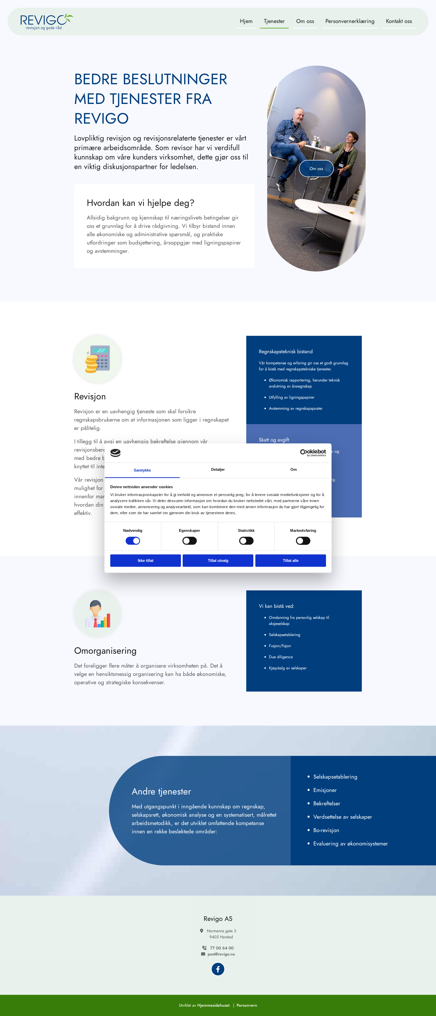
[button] (316, 168)
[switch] (189, 541)
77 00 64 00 (222, 948)
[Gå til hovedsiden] (47, 21)
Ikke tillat (145, 561)
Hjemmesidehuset (213, 1005)
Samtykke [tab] (142, 470)
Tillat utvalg (218, 561)
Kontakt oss (399, 21)
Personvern (247, 1005)
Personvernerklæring (350, 21)
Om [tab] (293, 470)
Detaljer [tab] (218, 470)
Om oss (305, 21)
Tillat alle (290, 561)
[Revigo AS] (218, 969)
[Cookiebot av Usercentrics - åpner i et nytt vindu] (304, 453)
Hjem (246, 21)
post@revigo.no (221, 954)
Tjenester (274, 21)
